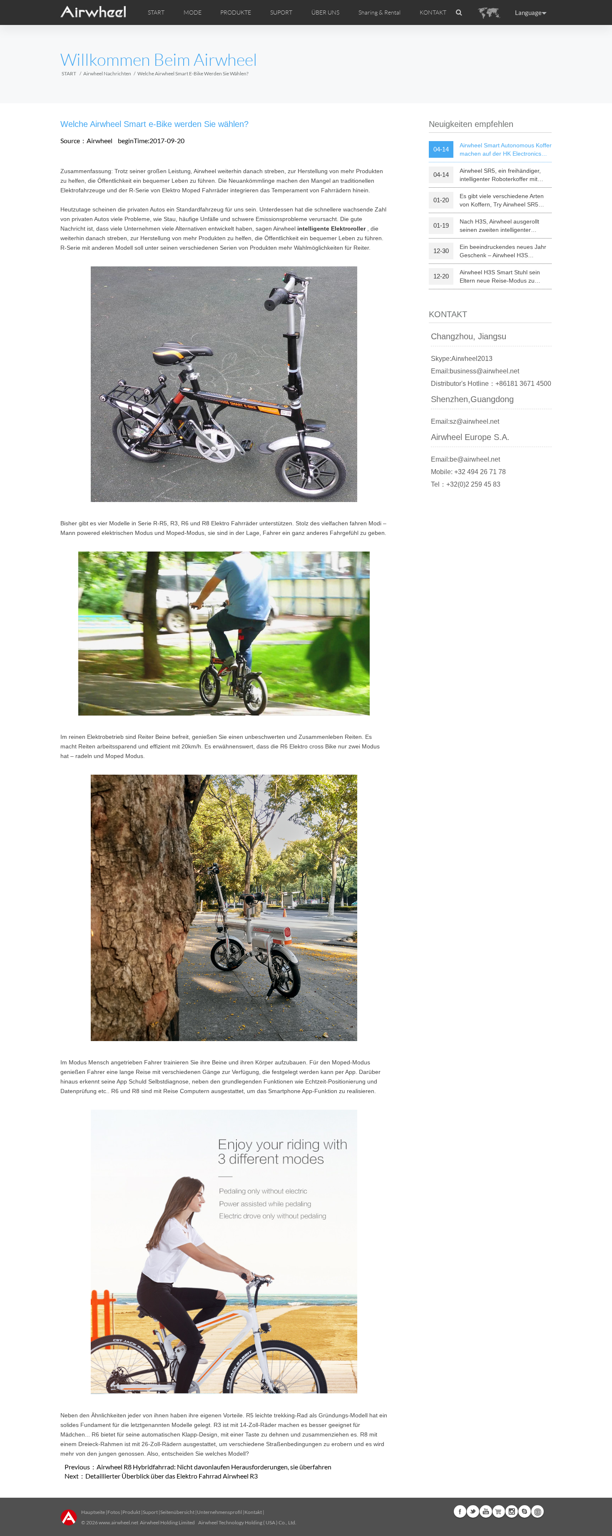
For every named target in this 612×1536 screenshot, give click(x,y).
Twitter (473, 1511)
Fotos (113, 1512)
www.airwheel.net (118, 1522)
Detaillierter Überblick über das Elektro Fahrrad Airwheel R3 (171, 1476)
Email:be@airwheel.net (465, 459)
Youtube (486, 1511)
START (156, 12)
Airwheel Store (499, 1511)
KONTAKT (433, 12)
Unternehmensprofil (219, 1512)
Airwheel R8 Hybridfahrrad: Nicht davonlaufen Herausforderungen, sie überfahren (214, 1467)
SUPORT (281, 12)
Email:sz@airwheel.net (465, 421)
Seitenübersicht (177, 1512)
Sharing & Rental (379, 12)
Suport (150, 1512)
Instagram (511, 1511)
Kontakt (253, 1512)
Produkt (131, 1512)
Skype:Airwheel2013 (462, 358)
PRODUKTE (235, 12)
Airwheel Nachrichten (107, 73)
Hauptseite (93, 1512)
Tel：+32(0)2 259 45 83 (465, 484)
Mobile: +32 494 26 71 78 (468, 471)
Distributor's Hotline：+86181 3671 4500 (491, 383)
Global (537, 1511)
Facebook (460, 1511)
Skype (524, 1511)
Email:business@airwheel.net (475, 371)
